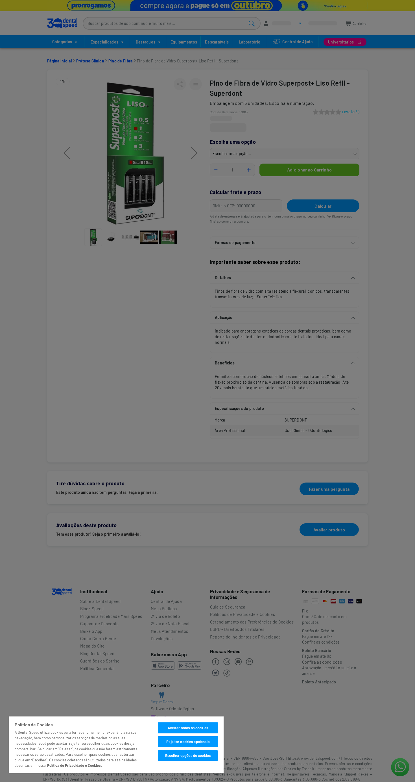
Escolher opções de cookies (188, 755)
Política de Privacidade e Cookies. (74, 765)
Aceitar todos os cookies (188, 727)
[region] (116, 744)
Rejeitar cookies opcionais (187, 741)
